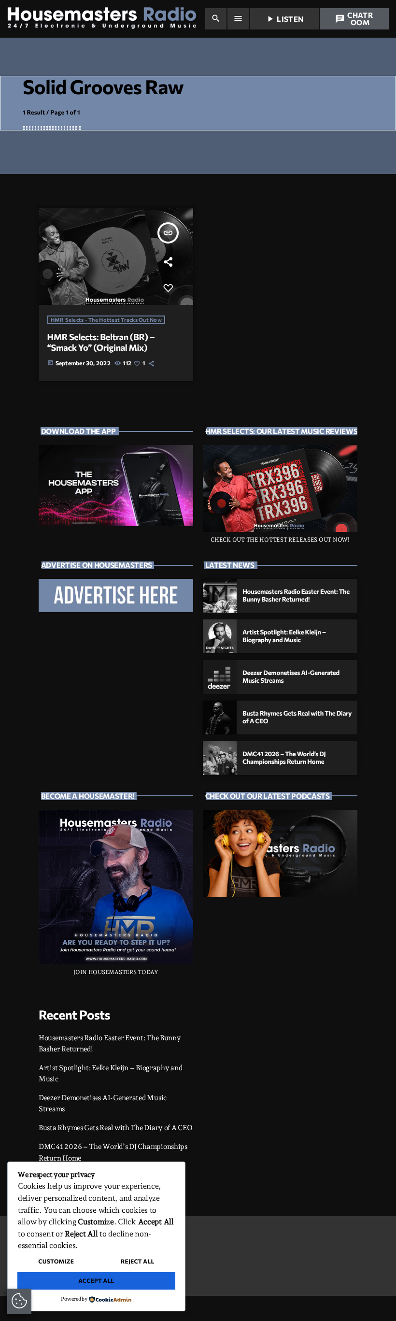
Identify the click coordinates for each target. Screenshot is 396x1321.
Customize (56, 1261)
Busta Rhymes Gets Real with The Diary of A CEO (116, 1127)
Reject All (138, 1261)
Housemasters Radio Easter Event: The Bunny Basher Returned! (296, 595)
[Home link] (105, 19)
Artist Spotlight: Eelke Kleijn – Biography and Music (284, 636)
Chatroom (354, 19)
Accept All (96, 1281)
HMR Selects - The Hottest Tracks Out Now (106, 319)
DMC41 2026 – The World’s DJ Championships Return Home (283, 757)
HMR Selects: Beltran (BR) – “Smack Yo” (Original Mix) (101, 342)
